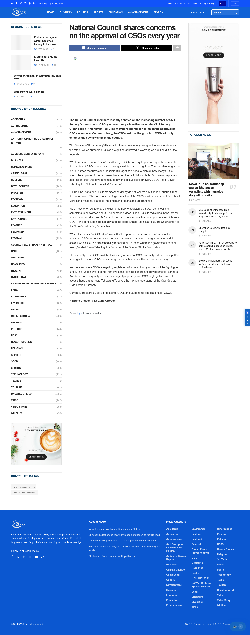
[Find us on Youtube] (12, 3)
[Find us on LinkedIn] (34, 3)
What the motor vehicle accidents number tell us (114, 529)
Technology (19, 374)
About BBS (192, 3)
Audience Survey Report (27, 153)
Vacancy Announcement (24, 492)
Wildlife (16, 413)
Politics (82, 12)
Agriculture (19, 125)
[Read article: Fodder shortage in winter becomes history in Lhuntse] (21, 42)
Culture (16, 179)
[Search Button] (236, 12)
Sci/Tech (16, 355)
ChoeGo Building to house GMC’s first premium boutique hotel (122, 540)
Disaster (17, 192)
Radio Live (197, 12)
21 (53, 49)
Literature (18, 296)
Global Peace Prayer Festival (31, 244)
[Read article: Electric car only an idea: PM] (21, 62)
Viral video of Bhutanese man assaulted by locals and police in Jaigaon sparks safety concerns (215, 213)
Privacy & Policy (206, 3)
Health (16, 270)
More (157, 12)
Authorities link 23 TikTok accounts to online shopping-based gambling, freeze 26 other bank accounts (218, 246)
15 (34, 96)
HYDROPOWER (19, 277)
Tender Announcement (24, 486)
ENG (222, 3)
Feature (16, 225)
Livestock (18, 303)
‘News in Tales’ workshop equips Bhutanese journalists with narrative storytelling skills (206, 190)
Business (66, 12)
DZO (235, 3)
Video (14, 400)
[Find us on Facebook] (16, 3)
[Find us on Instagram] (25, 3)
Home (50, 12)
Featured (17, 231)
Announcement (138, 12)
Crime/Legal (19, 173)
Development (20, 186)
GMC (170, 3)
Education (116, 12)
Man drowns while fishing (29, 92)
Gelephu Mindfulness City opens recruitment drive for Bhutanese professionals (215, 264)
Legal (15, 290)
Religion (17, 348)
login (79, 313)
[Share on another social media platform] (177, 48)
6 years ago (42, 49)
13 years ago (42, 64)
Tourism (16, 387)
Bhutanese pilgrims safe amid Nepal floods (112, 556)
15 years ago (22, 83)
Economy (17, 199)
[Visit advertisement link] (36, 444)
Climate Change (21, 167)
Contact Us (180, 3)
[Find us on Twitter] (21, 3)
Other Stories (20, 316)
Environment (20, 218)
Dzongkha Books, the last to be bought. (215, 229)
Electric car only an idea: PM (45, 58)
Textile (16, 380)
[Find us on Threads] (30, 3)
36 (54, 64)
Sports (98, 12)
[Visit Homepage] (18, 12)
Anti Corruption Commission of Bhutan (32, 141)
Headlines (18, 264)
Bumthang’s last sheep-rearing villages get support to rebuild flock (124, 534)
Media (15, 309)
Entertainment (21, 212)
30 (34, 83)
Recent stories (21, 341)
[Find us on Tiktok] (42, 557)
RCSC (14, 335)
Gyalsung (17, 257)
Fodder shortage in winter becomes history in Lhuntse (45, 40)
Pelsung (16, 322)
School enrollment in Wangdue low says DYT (37, 77)
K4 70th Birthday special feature (33, 283)
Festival (16, 238)
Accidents (18, 119)
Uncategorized (21, 393)
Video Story (19, 406)
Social (15, 361)
